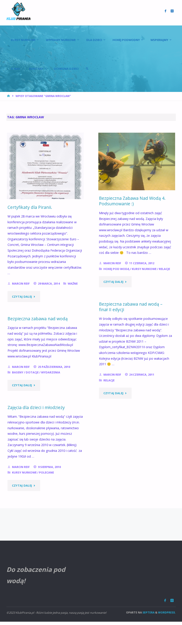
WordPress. (167, 612)
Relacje (164, 269)
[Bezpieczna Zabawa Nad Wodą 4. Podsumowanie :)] (136, 161)
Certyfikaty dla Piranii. (30, 207)
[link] (87, 68)
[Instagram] (172, 601)
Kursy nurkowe (144, 269)
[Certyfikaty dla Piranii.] (45, 188)
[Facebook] (165, 601)
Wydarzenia (50, 372)
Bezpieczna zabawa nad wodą (38, 319)
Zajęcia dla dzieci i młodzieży (36, 407)
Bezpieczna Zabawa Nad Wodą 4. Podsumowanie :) (132, 201)
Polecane (46, 472)
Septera (148, 612)
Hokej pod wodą (116, 269)
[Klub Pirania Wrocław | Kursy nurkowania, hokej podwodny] (18, 11)
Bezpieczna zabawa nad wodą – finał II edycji (130, 306)
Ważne (73, 283)
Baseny (17, 372)
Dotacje (32, 372)
